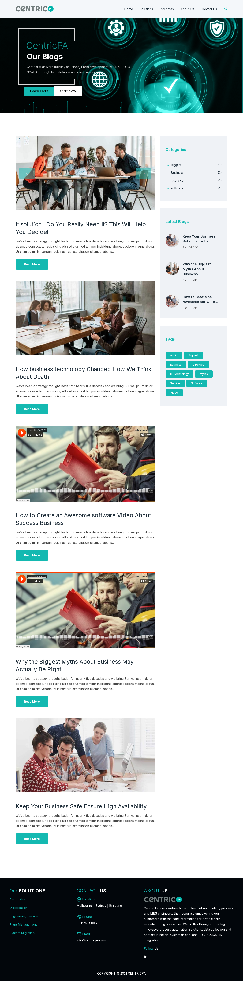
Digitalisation (18, 908)
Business (177, 173)
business (175, 364)
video (174, 392)
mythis (204, 374)
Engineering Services (24, 916)
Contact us (209, 9)
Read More (32, 264)
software (177, 188)
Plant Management (23, 924)
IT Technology (179, 374)
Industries (167, 9)
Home (128, 9)
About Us (187, 9)
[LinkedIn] (146, 954)
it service (177, 180)
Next (143, 173)
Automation (17, 899)
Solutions (146, 9)
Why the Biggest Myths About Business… (197, 269)
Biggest (176, 165)
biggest (193, 355)
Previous (27, 173)
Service (175, 383)
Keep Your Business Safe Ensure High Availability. (82, 806)
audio (174, 355)
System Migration (22, 933)
